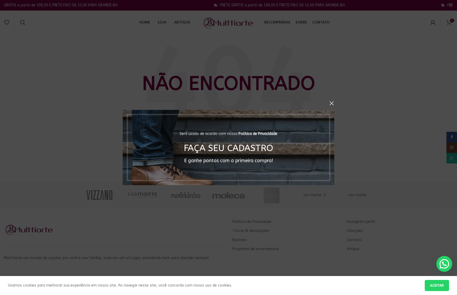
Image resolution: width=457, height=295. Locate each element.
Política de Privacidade (258, 134)
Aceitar (437, 285)
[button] (444, 264)
